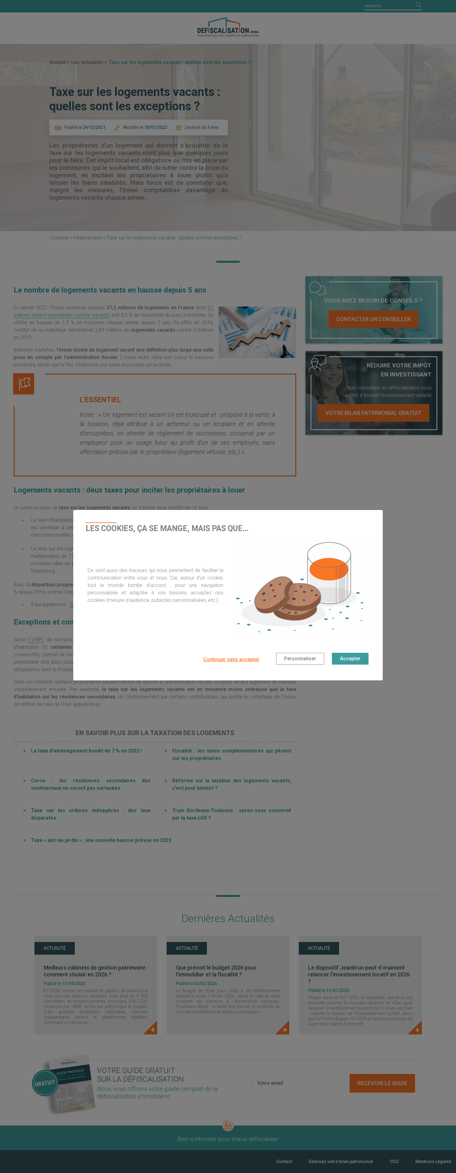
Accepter (350, 659)
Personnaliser (300, 659)
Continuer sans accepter (231, 659)
